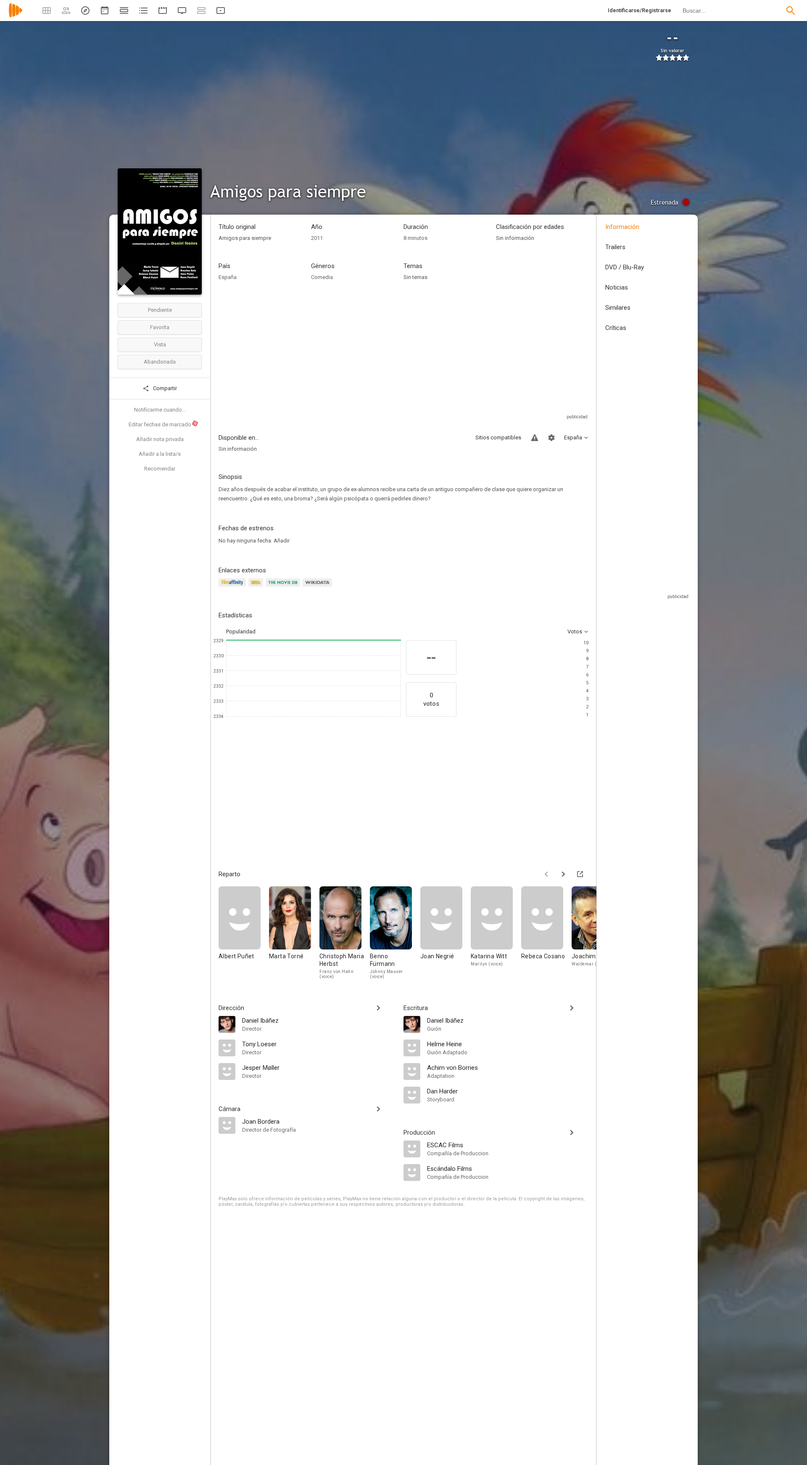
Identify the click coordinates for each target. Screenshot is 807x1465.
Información (622, 227)
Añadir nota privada (160, 439)
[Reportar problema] (534, 437)
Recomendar (159, 468)
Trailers (615, 247)
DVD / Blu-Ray (624, 267)
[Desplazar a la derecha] (563, 874)
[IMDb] (257, 587)
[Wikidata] (319, 587)
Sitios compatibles (498, 437)
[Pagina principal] (15, 16)
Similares (617, 307)
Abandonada (160, 362)
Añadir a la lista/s (160, 454)
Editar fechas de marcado (163, 424)
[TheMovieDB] (284, 587)
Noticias (616, 287)
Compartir (164, 388)
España (228, 277)
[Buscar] (790, 10)
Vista (160, 344)
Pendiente (160, 310)
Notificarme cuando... (160, 410)
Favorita (159, 327)
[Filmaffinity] (233, 587)
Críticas (615, 328)
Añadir (282, 540)
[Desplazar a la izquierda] (546, 874)
